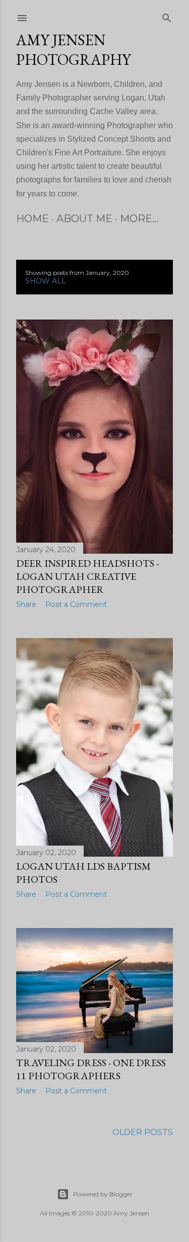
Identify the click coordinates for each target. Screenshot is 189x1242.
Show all (45, 280)
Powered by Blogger (103, 1194)
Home (32, 219)
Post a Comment (76, 604)
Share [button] (26, 604)
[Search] (167, 16)
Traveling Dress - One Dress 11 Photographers (91, 1069)
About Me (84, 219)
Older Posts (142, 1132)
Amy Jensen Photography (73, 49)
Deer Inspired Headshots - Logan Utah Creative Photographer (87, 576)
